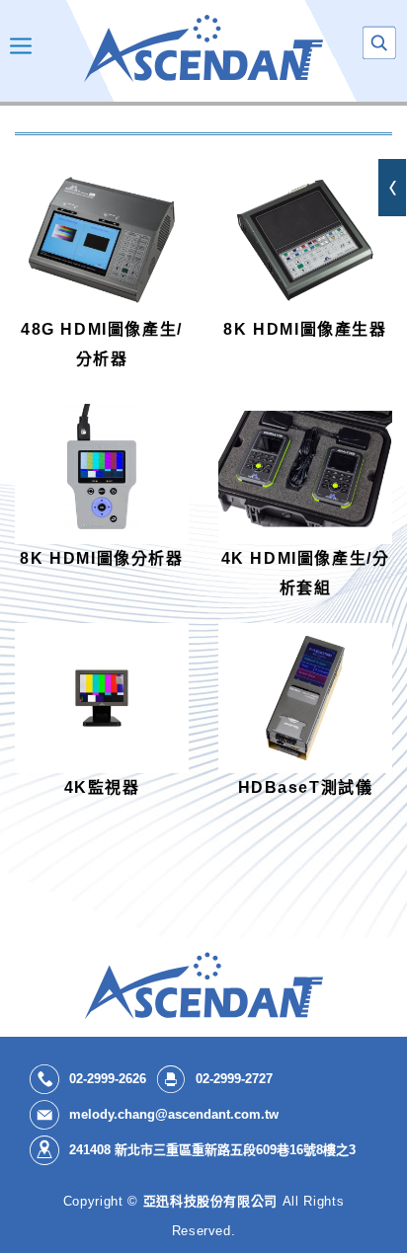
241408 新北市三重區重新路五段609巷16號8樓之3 (212, 1149)
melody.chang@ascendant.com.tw (174, 1114)
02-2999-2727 (234, 1078)
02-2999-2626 (107, 1078)
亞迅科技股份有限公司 (203, 48)
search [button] (379, 43)
